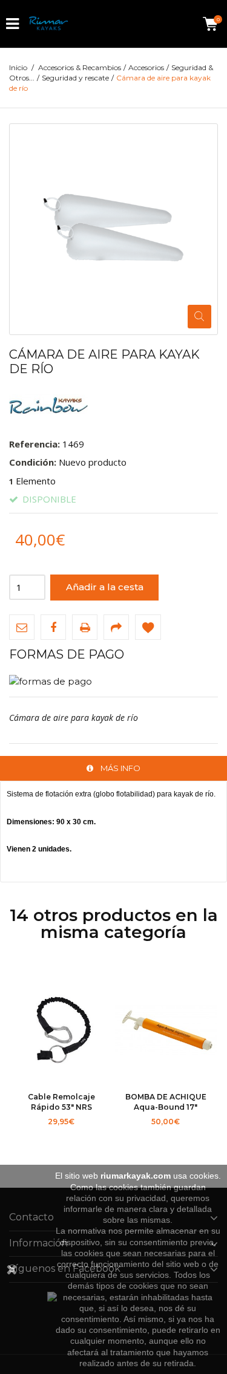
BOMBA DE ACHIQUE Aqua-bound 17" (165, 1101)
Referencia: (34, 444)
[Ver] (91, 1136)
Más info (120, 768)
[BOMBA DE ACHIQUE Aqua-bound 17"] (166, 1031)
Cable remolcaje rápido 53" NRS (61, 1101)
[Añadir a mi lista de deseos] (147, 627)
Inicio (18, 67)
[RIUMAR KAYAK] (48, 23)
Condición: (32, 462)
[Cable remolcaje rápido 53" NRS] (61, 1031)
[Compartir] (116, 627)
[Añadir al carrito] (32, 1136)
